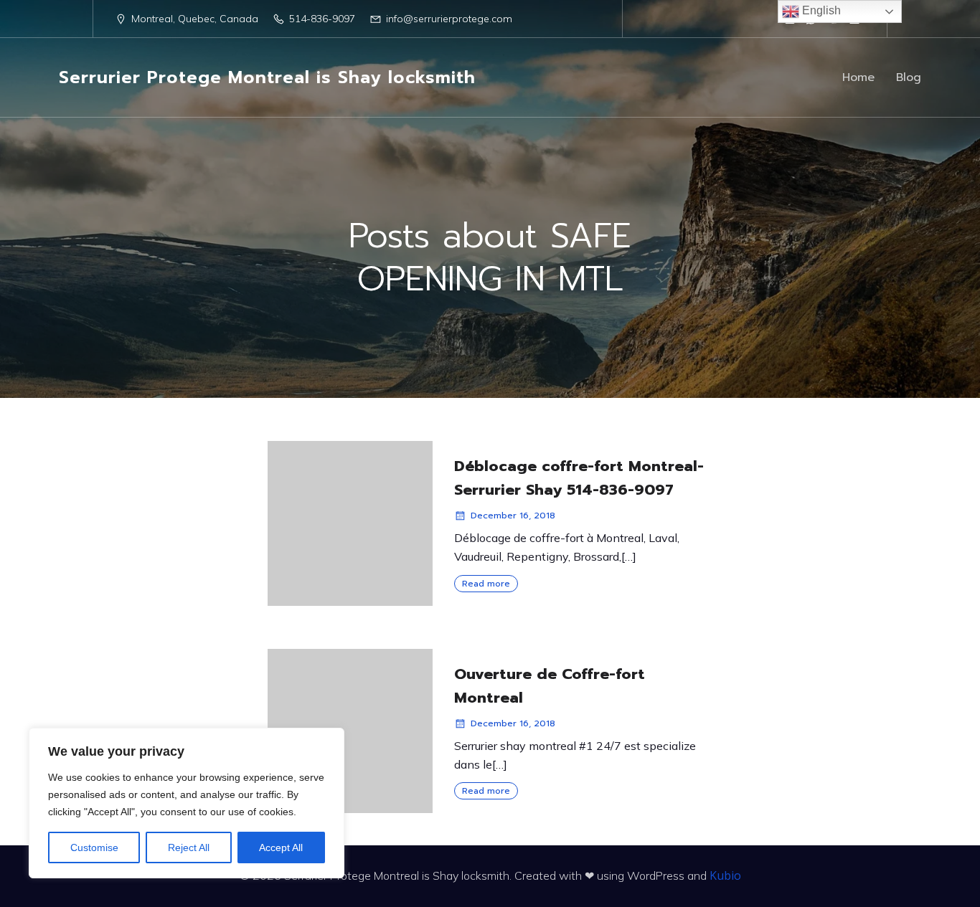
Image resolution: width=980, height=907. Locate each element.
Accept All (281, 847)
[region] (186, 803)
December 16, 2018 (513, 515)
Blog (908, 77)
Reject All (188, 847)
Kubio (725, 875)
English (820, 10)
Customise (94, 847)
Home (858, 77)
